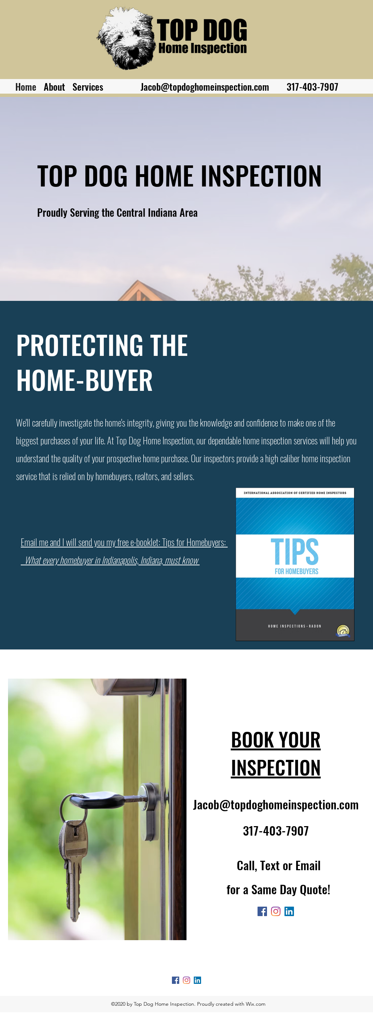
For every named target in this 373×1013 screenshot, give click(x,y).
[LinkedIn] (289, 911)
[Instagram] (275, 911)
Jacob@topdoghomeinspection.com (205, 86)
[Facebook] (262, 911)
